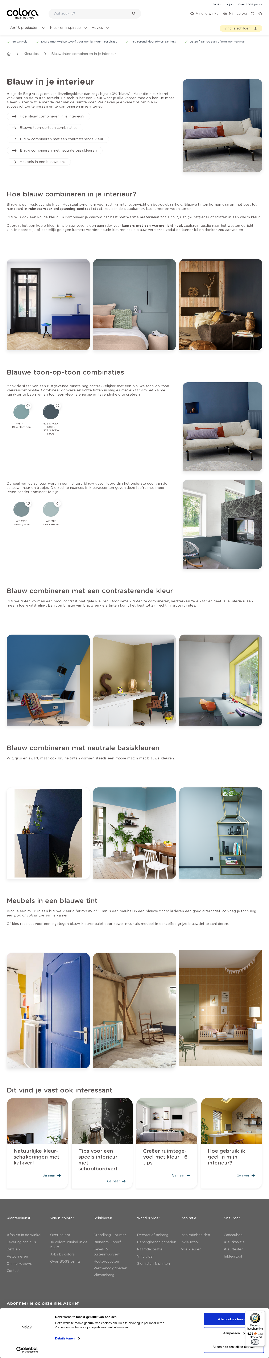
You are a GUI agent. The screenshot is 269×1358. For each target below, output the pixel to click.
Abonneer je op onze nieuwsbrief (43, 1303)
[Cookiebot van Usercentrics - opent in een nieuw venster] (27, 1350)
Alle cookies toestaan (234, 1319)
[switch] (255, 1342)
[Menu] (262, 1313)
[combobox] (95, 14)
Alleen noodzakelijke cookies (234, 1347)
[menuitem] (27, 30)
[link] (224, 4)
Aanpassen (231, 1333)
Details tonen (65, 1338)
